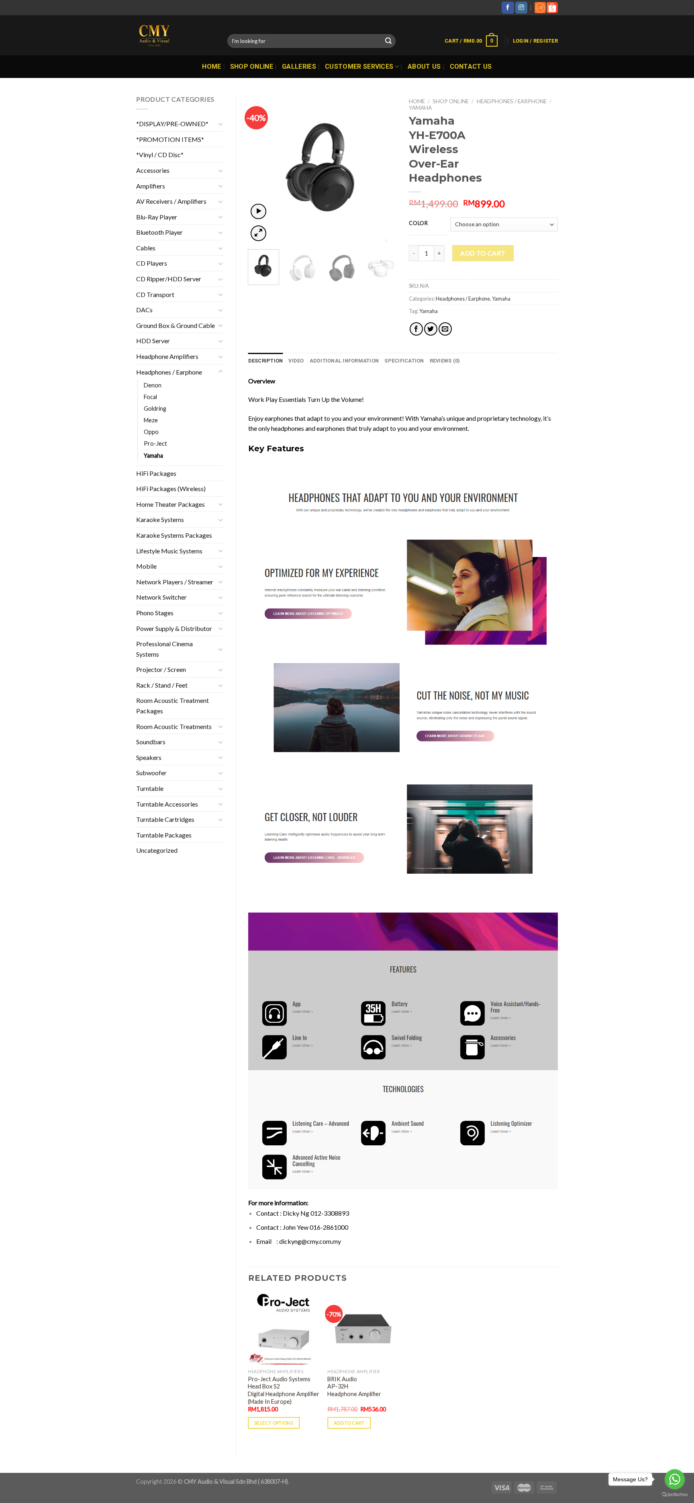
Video (296, 361)
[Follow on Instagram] (521, 8)
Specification (404, 361)
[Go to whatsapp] (675, 1479)
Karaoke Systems (160, 519)
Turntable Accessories (167, 804)
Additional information (344, 361)
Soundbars (150, 741)
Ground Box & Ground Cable (175, 325)
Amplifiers (150, 186)
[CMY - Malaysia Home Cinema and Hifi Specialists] (175, 35)
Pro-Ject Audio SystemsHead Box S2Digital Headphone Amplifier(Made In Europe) (283, 1390)
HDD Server (153, 340)
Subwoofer (151, 772)
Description (265, 361)
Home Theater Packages (170, 504)
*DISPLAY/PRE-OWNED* (172, 123)
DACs (144, 309)
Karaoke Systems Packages (174, 535)
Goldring (155, 408)
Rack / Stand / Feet (162, 685)
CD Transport (155, 294)
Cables (145, 248)
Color (418, 223)
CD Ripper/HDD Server (168, 279)
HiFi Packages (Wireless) (171, 488)
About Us (424, 66)
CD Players (151, 263)
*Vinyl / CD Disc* (160, 154)
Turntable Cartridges (165, 819)
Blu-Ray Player (156, 217)
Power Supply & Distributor (174, 628)
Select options (273, 1422)
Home (211, 66)
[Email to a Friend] (445, 329)
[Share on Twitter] (430, 329)
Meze (151, 420)
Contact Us (471, 66)
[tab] (265, 361)
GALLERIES (299, 66)
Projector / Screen (161, 669)
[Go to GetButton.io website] (675, 1494)
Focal (150, 396)
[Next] (384, 168)
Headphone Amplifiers (167, 356)
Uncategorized (157, 850)
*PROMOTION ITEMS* (170, 139)
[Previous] (261, 168)
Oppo (151, 431)
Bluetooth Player (159, 232)
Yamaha (153, 455)
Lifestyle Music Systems (169, 551)
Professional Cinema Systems (164, 649)
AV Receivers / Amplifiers (171, 201)
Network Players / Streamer (174, 582)
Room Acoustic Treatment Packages (172, 705)
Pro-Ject (155, 443)
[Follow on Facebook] (508, 8)
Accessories (152, 170)
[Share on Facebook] (416, 329)
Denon (152, 385)
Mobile (146, 566)
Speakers (148, 757)
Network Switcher (161, 597)
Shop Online (252, 66)
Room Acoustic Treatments (174, 726)
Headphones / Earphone (169, 372)
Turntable (149, 788)
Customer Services (359, 66)
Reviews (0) (445, 361)
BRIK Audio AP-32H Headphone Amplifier (354, 1386)
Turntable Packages (164, 835)
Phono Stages (155, 612)
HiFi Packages (156, 473)
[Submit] (388, 41)
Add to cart (482, 253)
